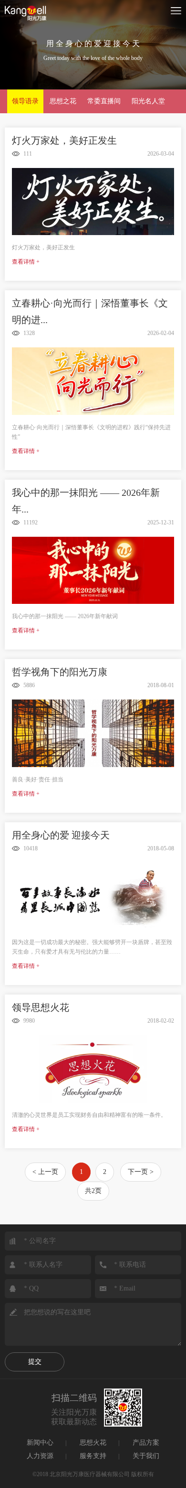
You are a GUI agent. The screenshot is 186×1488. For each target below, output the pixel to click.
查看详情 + (26, 261)
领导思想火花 (40, 1007)
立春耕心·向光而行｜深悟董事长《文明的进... (90, 311)
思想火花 (93, 1442)
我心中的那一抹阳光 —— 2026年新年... (86, 500)
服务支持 (93, 1455)
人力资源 (40, 1455)
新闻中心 (40, 1442)
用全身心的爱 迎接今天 (61, 835)
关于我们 (146, 1455)
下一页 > (141, 1171)
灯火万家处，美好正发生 (64, 140)
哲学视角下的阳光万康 (59, 672)
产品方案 (146, 1442)
